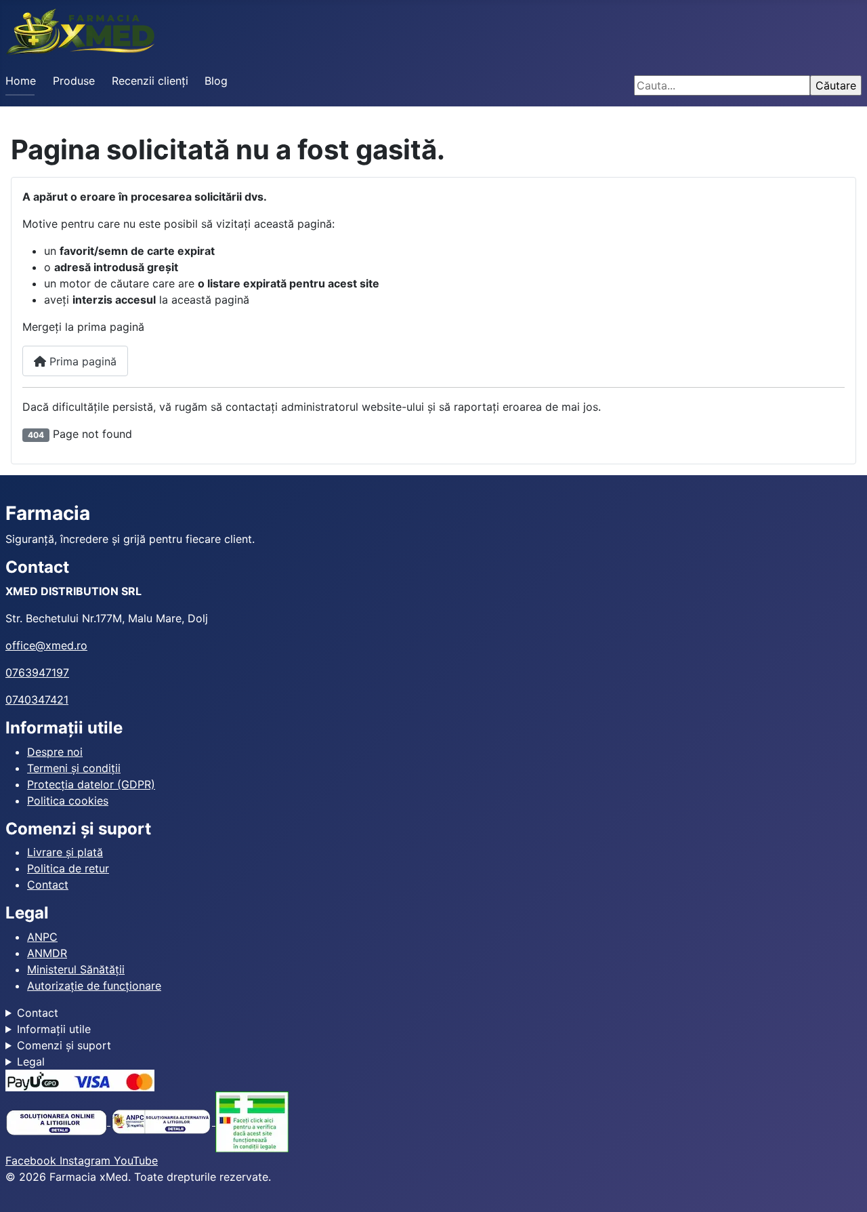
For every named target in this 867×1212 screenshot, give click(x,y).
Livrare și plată (65, 852)
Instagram (87, 1160)
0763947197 (37, 672)
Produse (74, 80)
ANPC (42, 937)
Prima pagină (81, 361)
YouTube (136, 1160)
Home (20, 80)
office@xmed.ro (46, 645)
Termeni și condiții (74, 768)
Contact (47, 884)
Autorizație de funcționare (94, 985)
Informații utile (54, 1029)
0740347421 (36, 699)
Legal (31, 1061)
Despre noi (55, 752)
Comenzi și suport (64, 1045)
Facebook (32, 1160)
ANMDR (47, 953)
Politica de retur (68, 868)
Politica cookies (67, 800)
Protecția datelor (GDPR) (91, 784)
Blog (216, 80)
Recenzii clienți (150, 80)
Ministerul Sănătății (76, 969)
